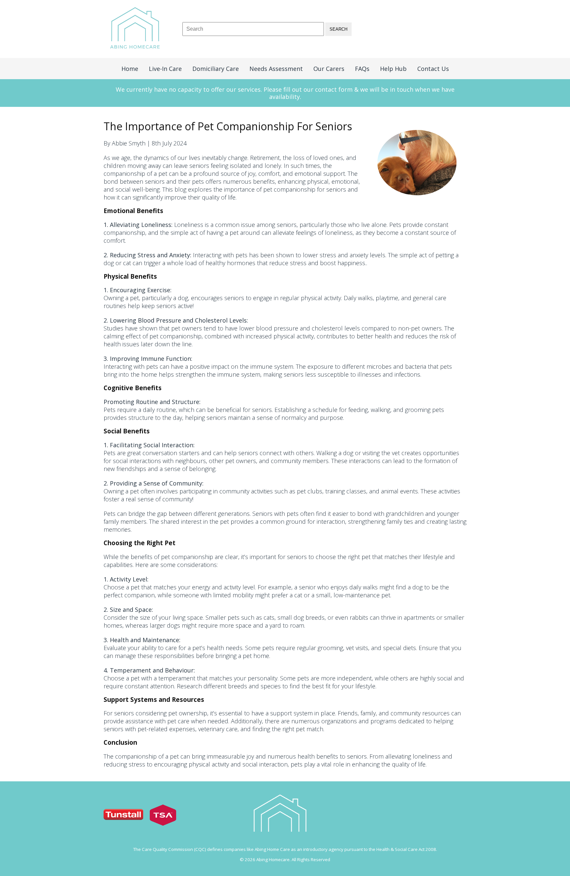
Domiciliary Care (215, 69)
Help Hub (393, 69)
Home (129, 69)
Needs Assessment (276, 69)
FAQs (362, 69)
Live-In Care (165, 69)
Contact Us (433, 69)
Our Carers (328, 69)
